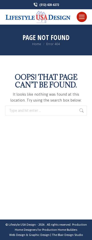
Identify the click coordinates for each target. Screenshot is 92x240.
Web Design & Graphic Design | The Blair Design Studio (46, 235)
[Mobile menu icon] (82, 17)
